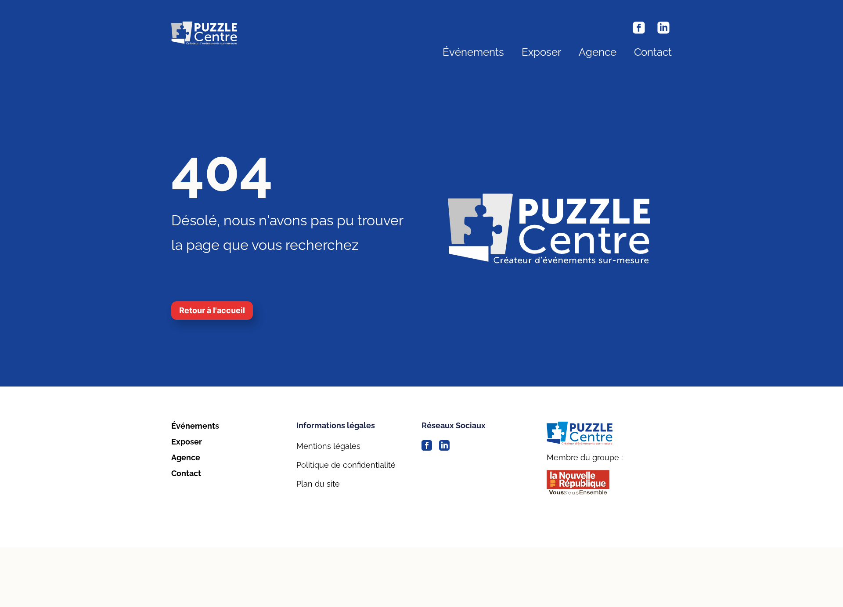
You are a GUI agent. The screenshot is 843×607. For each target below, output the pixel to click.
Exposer (541, 52)
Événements (473, 52)
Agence (597, 52)
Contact (653, 52)
